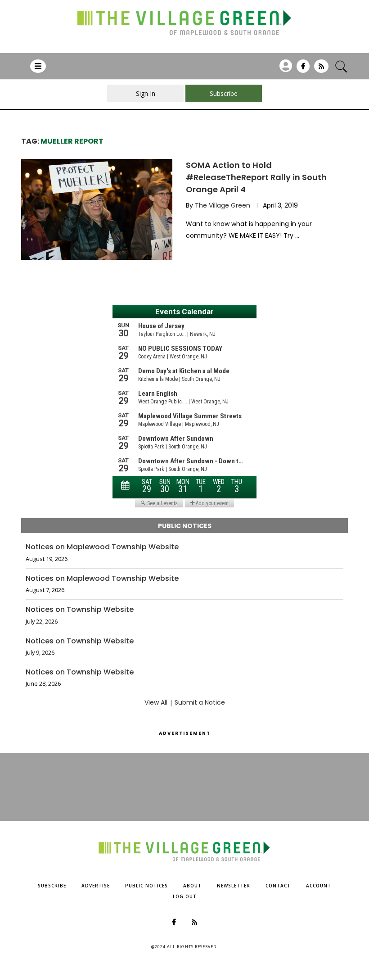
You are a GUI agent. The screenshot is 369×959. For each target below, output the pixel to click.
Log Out (185, 896)
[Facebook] (303, 69)
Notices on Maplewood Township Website (102, 547)
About (192, 885)
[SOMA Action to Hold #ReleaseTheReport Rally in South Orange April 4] (96, 209)
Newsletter (233, 885)
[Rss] (321, 69)
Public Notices (146, 885)
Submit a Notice (200, 702)
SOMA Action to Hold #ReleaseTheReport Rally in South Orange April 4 (256, 177)
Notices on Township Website (80, 610)
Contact (278, 885)
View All (155, 702)
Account (318, 885)
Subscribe (52, 885)
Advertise (95, 885)
